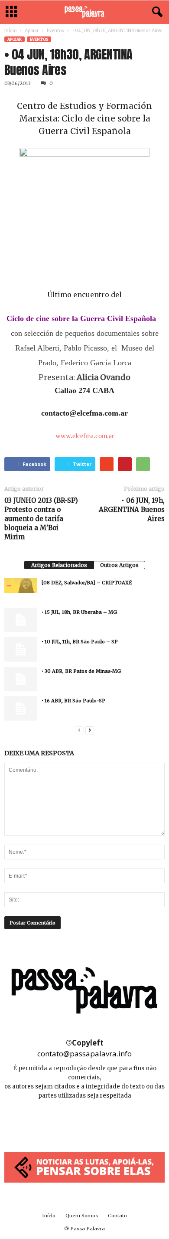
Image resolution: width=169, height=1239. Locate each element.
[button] (155, 12)
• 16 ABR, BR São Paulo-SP (73, 701)
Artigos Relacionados (59, 565)
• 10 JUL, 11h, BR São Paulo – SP (80, 642)
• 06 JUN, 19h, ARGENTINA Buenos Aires (132, 509)
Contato (117, 1216)
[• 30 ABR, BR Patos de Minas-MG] (20, 679)
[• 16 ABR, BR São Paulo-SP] (20, 708)
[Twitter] (104, 1121)
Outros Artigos (119, 565)
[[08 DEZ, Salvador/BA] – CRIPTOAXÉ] (20, 585)
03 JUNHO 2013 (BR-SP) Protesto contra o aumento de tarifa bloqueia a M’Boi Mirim (41, 518)
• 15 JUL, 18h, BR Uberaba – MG (79, 612)
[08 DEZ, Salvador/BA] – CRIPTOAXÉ (87, 583)
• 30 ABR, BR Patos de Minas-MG (81, 671)
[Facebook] (65, 1121)
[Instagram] (85, 1121)
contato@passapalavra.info (84, 1054)
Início (10, 30)
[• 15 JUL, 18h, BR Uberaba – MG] (20, 620)
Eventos (55, 30)
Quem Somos (81, 1216)
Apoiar (32, 30)
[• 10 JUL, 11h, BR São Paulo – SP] (20, 649)
